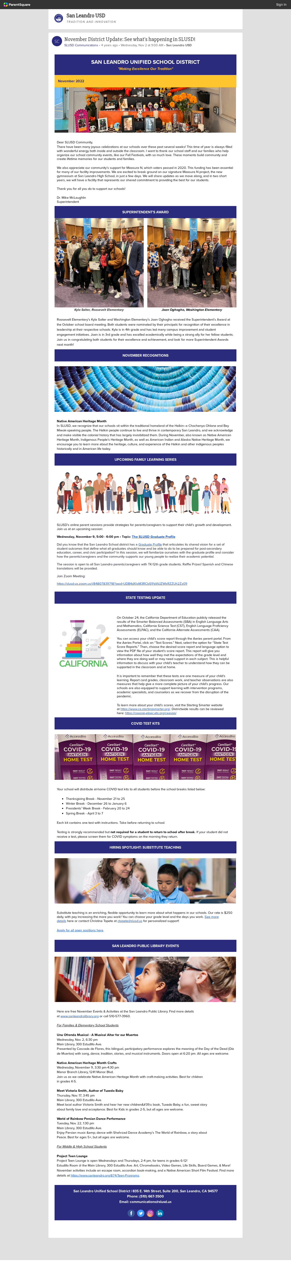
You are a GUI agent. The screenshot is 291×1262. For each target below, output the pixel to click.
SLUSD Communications (81, 45)
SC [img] (57, 41)
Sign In (281, 4)
